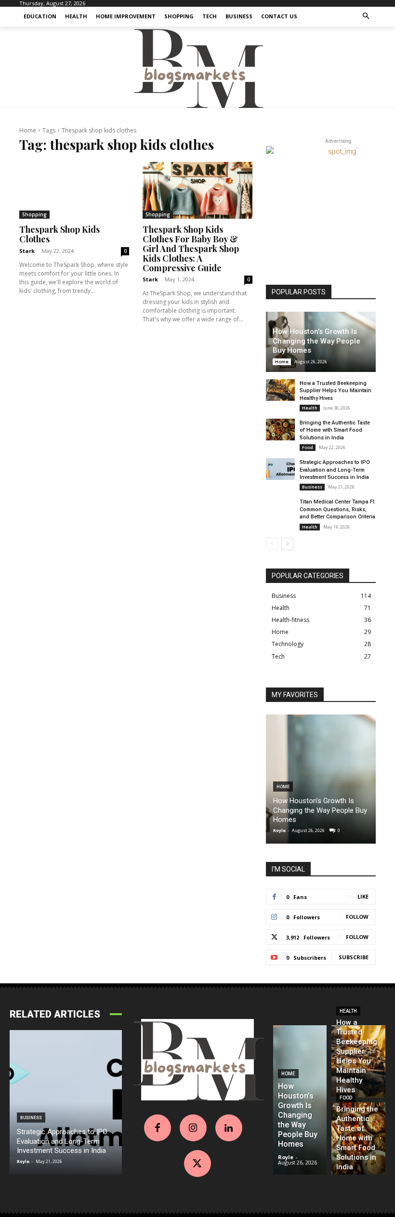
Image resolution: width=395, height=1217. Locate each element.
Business (312, 487)
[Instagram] (193, 1127)
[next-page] (287, 544)
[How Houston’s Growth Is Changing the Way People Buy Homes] (321, 779)
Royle (279, 830)
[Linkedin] (228, 1127)
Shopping (34, 214)
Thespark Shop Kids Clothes (59, 234)
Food (307, 447)
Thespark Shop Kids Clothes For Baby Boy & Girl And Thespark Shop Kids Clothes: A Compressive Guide (191, 248)
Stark (27, 250)
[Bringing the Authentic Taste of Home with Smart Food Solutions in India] (280, 429)
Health (309, 408)
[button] (366, 16)
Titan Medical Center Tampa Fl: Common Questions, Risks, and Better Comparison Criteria (338, 509)
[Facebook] (157, 1127)
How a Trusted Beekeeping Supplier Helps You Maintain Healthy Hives (335, 390)
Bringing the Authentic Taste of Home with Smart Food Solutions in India (335, 430)
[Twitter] (197, 1163)
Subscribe (354, 957)
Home (27, 130)
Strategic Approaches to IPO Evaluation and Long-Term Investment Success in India (335, 469)
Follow (357, 916)
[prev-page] (272, 544)
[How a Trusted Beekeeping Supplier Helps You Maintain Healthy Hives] (280, 390)
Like (363, 896)
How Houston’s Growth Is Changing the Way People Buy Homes (316, 341)
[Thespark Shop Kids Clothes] (74, 190)
